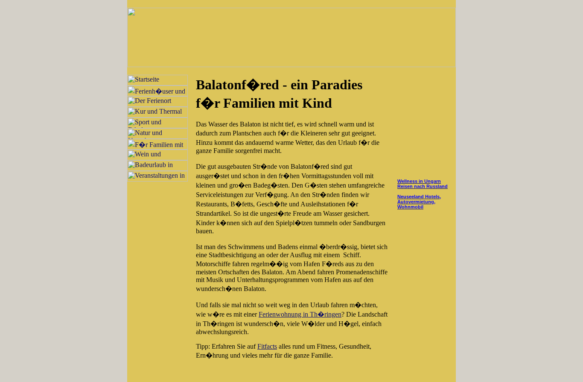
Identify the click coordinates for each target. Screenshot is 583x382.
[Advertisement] (421, 126)
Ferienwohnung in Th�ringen (300, 314)
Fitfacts (267, 346)
